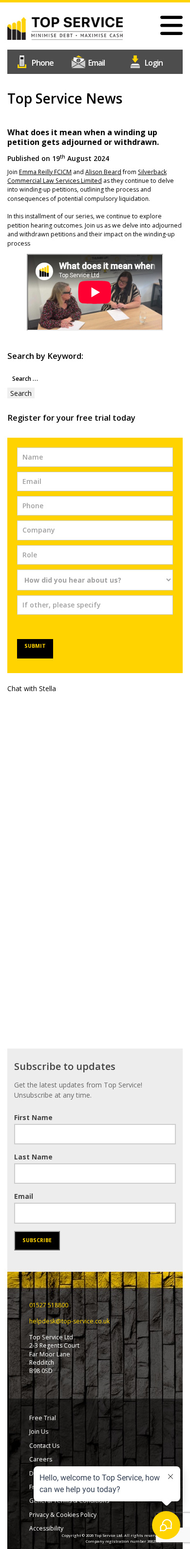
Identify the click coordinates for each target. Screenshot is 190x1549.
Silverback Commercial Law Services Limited (87, 176)
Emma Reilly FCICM (45, 172)
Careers (40, 1459)
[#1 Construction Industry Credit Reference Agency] (65, 27)
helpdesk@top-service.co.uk (95, 60)
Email (23, 1196)
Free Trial (42, 1418)
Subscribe (37, 1240)
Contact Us (44, 1446)
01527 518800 (38, 60)
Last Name (33, 1156)
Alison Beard (103, 172)
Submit (35, 645)
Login (151, 60)
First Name (33, 1117)
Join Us (38, 1431)
